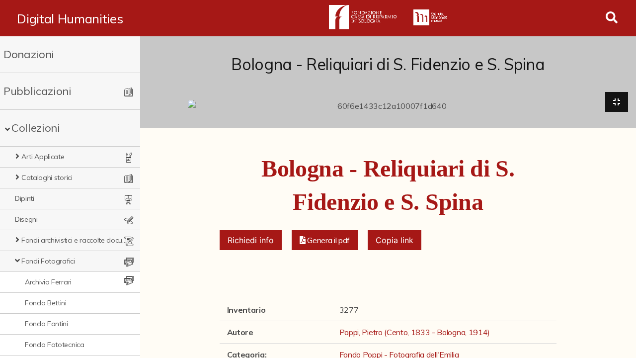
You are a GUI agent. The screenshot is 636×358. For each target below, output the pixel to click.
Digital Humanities (70, 18)
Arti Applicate (43, 156)
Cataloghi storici (47, 177)
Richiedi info (251, 240)
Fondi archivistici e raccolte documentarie (74, 240)
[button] (325, 240)
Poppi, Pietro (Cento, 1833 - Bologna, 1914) (414, 332)
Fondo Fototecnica (54, 344)
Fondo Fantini (46, 323)
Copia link (394, 240)
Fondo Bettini (46, 302)
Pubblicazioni (37, 91)
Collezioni (35, 128)
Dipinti (24, 198)
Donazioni (28, 54)
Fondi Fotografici (48, 261)
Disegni (26, 219)
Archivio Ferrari (48, 281)
